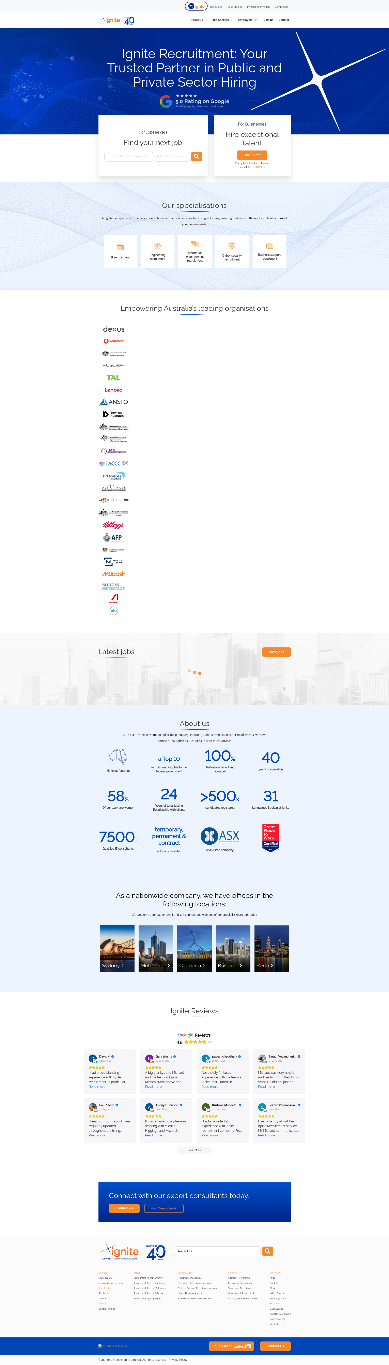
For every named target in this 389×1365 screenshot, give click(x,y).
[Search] (196, 156)
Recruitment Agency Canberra (149, 1283)
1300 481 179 (256, 167)
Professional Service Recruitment (194, 1298)
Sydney (111, 965)
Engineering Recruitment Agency (194, 1283)
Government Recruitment (241, 1293)
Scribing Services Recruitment (243, 1298)
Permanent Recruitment (240, 1283)
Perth (262, 965)
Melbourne (154, 965)
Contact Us (124, 1208)
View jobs (276, 652)
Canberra (190, 965)
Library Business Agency (189, 1293)
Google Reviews (106, 1309)
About (273, 1278)
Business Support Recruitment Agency (197, 1288)
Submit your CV (278, 1298)
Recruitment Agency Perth (147, 1298)
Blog (272, 1288)
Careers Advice (277, 1319)
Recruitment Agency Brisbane (149, 1293)
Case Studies (276, 1309)
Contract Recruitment (239, 1278)
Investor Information (280, 1314)
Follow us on (223, 1346)
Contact (284, 19)
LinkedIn (102, 1298)
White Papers (277, 1293)
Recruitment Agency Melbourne (150, 1288)
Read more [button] (97, 1087)
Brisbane (228, 965)
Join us (268, 19)
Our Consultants (164, 1208)
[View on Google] (93, 1058)
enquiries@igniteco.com (110, 1283)
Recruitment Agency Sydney (148, 1278)
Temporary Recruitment (240, 1288)
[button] (196, 6)
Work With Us (277, 1324)
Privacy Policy (178, 1359)
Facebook (103, 1293)
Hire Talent (252, 155)
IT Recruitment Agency (189, 1278)
